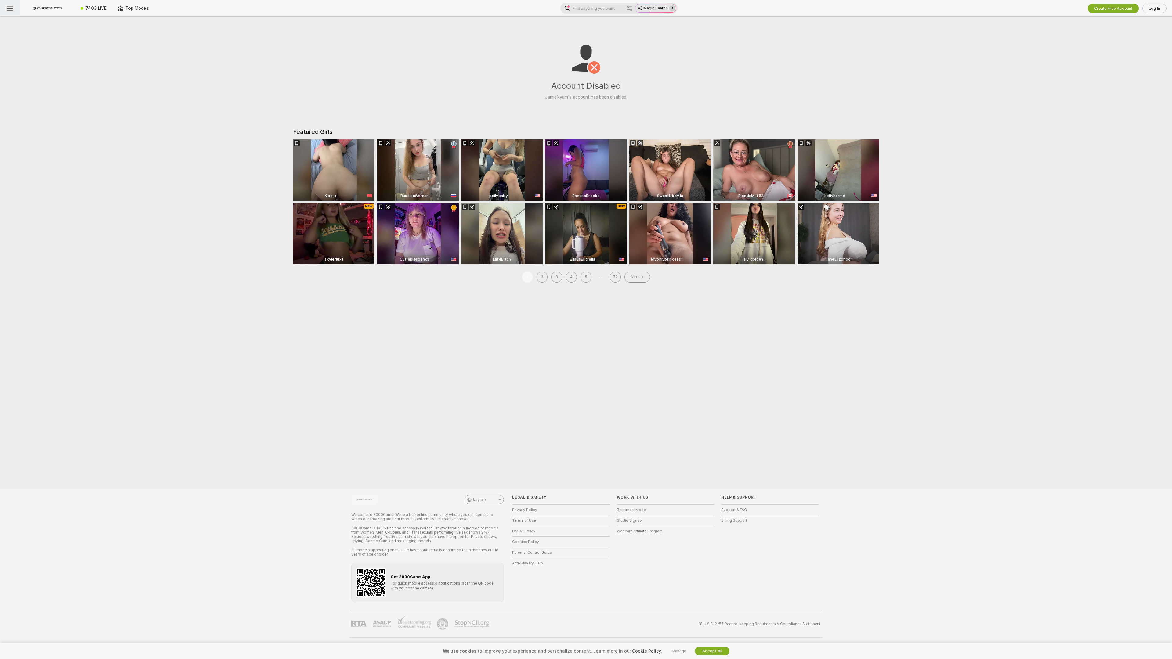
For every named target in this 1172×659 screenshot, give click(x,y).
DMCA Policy (523, 531)
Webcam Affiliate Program (640, 531)
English (479, 499)
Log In (1154, 8)
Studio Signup (629, 520)
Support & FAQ (734, 510)
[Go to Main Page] (47, 8)
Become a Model (632, 510)
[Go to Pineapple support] (443, 624)
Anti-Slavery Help (527, 563)
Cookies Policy (525, 542)
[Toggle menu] (10, 8)
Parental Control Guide (532, 552)
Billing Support (734, 520)
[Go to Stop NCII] (472, 624)
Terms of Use (524, 520)
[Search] (629, 8)
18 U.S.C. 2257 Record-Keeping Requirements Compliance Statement (759, 624)
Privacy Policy (524, 510)
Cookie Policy (646, 651)
